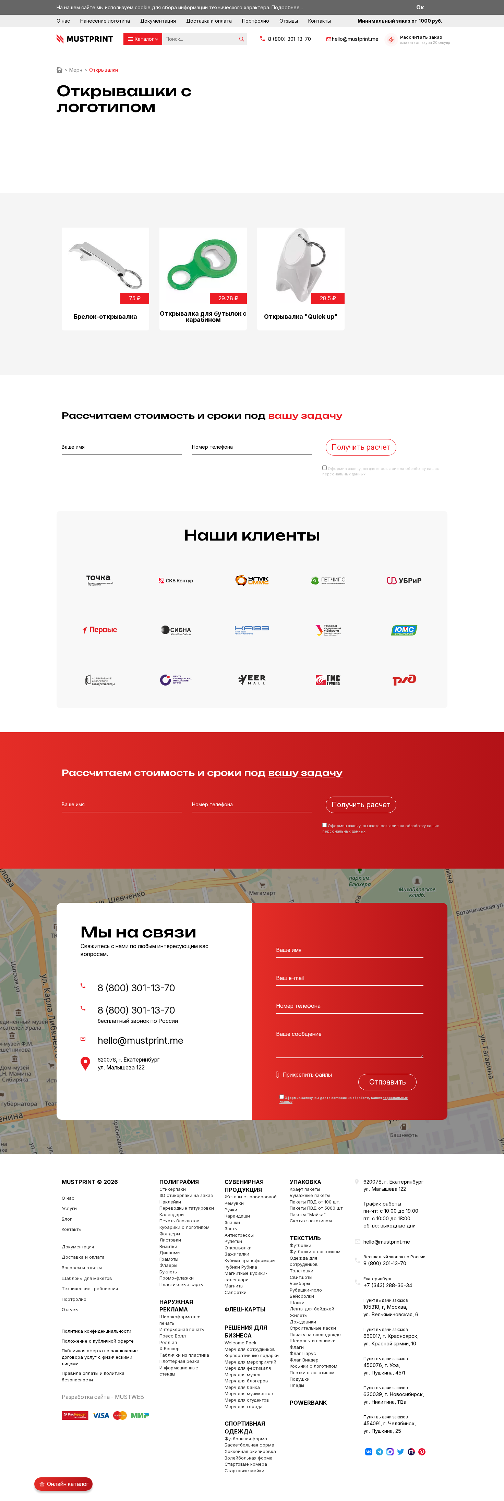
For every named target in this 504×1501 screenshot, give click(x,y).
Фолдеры (169, 1233)
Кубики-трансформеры (250, 1260)
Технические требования (90, 1288)
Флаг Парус (303, 1353)
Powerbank (308, 1402)
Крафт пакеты (305, 1189)
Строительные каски (313, 1328)
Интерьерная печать (181, 1329)
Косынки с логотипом (313, 1366)
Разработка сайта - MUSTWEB (103, 1396)
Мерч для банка (242, 1387)
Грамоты (168, 1259)
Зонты (231, 1228)
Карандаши (237, 1216)
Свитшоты (301, 1277)
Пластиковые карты (181, 1284)
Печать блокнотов (179, 1220)
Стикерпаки (172, 1189)
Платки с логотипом (312, 1372)
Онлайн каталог (67, 1483)
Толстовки (301, 1270)
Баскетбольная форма (249, 1445)
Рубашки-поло (306, 1290)
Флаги (297, 1347)
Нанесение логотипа (105, 21)
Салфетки (236, 1292)
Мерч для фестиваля (248, 1368)
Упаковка (305, 1181)
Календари (171, 1214)
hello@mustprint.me (355, 39)
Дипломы (169, 1252)
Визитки (168, 1246)
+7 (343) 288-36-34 (387, 1285)
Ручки (231, 1209)
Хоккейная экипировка (250, 1451)
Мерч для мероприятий (250, 1362)
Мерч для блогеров (246, 1380)
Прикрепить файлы (307, 1074)
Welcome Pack (240, 1342)
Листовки (170, 1240)
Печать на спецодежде (315, 1334)
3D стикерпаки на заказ (186, 1195)
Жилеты (299, 1315)
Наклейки (170, 1202)
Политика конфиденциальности (96, 1331)
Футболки (300, 1245)
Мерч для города (244, 1406)
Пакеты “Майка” (308, 1214)
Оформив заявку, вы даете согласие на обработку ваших (343, 1100)
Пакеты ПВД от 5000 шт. (317, 1208)
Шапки (297, 1302)
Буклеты (168, 1271)
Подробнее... (287, 7)
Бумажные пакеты (310, 1195)
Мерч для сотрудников (250, 1349)
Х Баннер (169, 1348)
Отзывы (288, 21)
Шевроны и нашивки (313, 1340)
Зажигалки (237, 1254)
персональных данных (343, 474)
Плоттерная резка (179, 1361)
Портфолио (255, 21)
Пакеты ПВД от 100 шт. (315, 1202)
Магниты (234, 1285)
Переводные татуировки (186, 1208)
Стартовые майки (244, 1470)
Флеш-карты (245, 1309)
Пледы (297, 1385)
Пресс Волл (172, 1336)
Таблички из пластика (184, 1355)
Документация (158, 21)
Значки (232, 1222)
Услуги (69, 1208)
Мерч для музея (242, 1374)
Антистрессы (239, 1235)
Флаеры (168, 1265)
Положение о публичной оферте (98, 1341)
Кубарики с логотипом (184, 1227)
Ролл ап (168, 1342)
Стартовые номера (246, 1464)
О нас (63, 21)
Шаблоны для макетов (87, 1278)
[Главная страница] (59, 70)
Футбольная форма (246, 1438)
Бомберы (300, 1283)
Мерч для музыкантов (249, 1393)
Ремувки (234, 1203)
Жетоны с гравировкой (251, 1196)
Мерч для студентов (247, 1400)
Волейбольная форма (249, 1458)
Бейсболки (302, 1296)
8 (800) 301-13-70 (289, 39)
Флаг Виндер (304, 1360)
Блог (67, 1219)
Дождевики (303, 1321)
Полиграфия (179, 1181)
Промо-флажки (176, 1278)
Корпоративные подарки (252, 1355)
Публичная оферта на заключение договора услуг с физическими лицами (100, 1357)
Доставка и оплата (209, 21)
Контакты (319, 21)
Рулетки (233, 1241)
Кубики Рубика (241, 1267)
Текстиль (305, 1238)
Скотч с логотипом (311, 1220)
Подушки (300, 1379)
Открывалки (238, 1247)
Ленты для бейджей (312, 1308)
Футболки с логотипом (315, 1251)
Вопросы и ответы (82, 1267)
